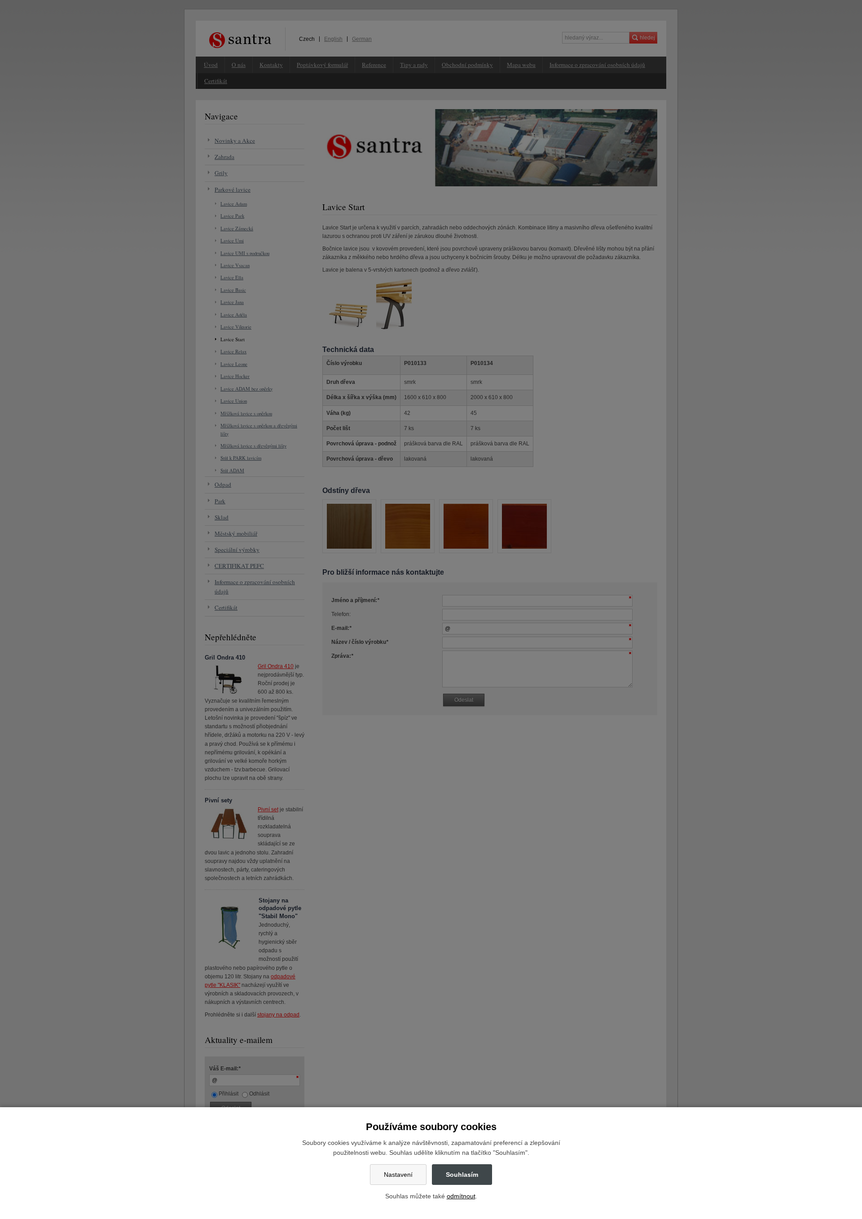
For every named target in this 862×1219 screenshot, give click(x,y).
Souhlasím (462, 1174)
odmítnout (461, 1196)
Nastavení (398, 1174)
